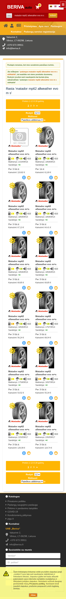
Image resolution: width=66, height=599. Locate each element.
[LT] (52, 7)
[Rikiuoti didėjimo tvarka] (44, 120)
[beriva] (20, 7)
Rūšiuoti (32, 116)
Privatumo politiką (37, 584)
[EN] (56, 7)
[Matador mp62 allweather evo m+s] (19, 137)
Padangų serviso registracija (39, 31)
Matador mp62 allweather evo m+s (18, 152)
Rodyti (29, 113)
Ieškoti (53, 15)
